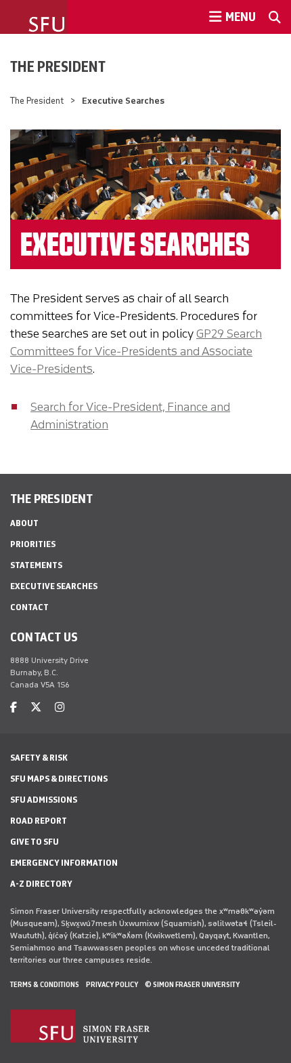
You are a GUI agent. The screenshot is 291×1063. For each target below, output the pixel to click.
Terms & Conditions (44, 984)
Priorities (32, 544)
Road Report (38, 820)
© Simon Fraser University (192, 984)
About (24, 523)
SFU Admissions (43, 799)
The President (58, 66)
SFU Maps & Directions (59, 778)
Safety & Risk (39, 757)
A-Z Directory (41, 883)
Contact (29, 607)
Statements (36, 565)
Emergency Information (64, 862)
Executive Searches (53, 586)
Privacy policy (112, 984)
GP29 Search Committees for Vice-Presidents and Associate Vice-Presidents (136, 351)
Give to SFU (34, 841)
